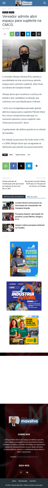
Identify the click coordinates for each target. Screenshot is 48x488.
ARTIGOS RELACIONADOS (14, 197)
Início (4, 9)
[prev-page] (3, 236)
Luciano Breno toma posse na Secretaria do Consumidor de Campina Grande (28, 205)
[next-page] (7, 236)
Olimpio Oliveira (20, 155)
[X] (22, 34)
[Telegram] (28, 34)
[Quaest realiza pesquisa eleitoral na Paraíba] (8, 228)
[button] (4, 3)
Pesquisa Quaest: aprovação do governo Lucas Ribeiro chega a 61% (29, 216)
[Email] (33, 34)
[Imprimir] (38, 34)
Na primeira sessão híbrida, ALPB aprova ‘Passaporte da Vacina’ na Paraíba (35, 183)
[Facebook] (17, 34)
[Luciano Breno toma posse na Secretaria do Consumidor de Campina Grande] (8, 205)
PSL (29, 155)
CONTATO (32, 481)
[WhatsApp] (12, 34)
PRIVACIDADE (22, 481)
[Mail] (27, 472)
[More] (36, 165)
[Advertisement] (24, 380)
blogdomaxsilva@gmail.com (27, 457)
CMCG (11, 155)
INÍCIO (14, 481)
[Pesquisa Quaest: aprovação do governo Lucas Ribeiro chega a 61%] (8, 217)
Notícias (10, 9)
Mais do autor (32, 197)
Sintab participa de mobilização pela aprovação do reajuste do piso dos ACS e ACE (13, 185)
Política (18, 9)
